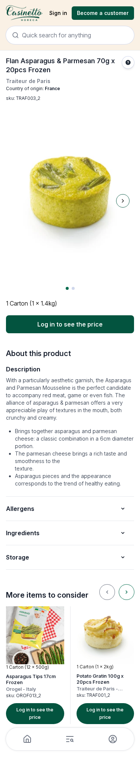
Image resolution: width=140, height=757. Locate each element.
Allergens (20, 508)
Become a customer (103, 13)
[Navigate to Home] (24, 13)
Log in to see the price (70, 324)
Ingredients (23, 533)
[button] (35, 665)
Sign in (58, 13)
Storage (17, 557)
